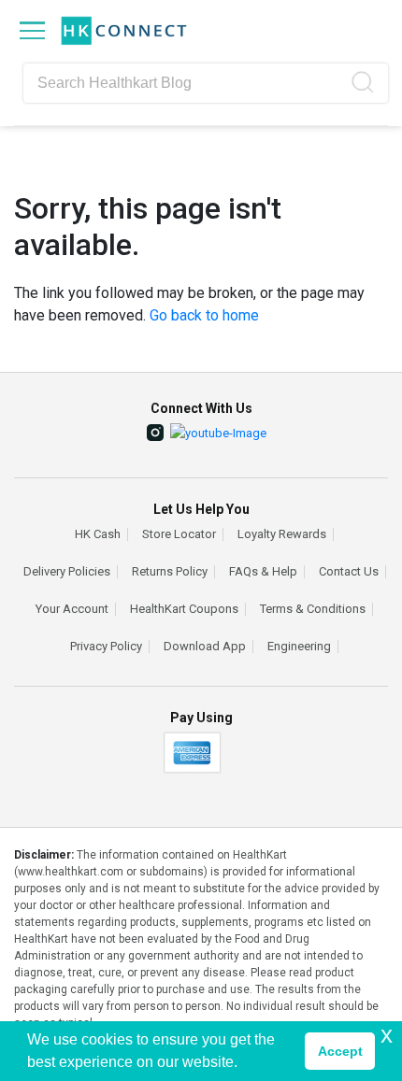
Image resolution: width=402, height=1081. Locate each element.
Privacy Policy (106, 646)
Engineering (299, 646)
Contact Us (349, 571)
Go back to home (204, 315)
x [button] (386, 1035)
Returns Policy (170, 571)
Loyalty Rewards (281, 534)
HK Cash (98, 534)
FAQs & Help (263, 571)
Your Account (72, 609)
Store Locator (179, 534)
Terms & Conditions (313, 609)
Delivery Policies (66, 571)
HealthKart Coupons (184, 609)
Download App (205, 646)
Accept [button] (340, 1051)
